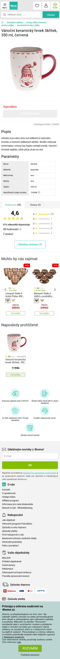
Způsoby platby (9, 531)
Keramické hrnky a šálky (28, 25)
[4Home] (3, 22)
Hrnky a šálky (7, 25)
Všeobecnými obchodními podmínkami (39, 473)
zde (19, 642)
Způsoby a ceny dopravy (14, 527)
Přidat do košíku (30, 113)
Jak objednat (8, 520)
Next (55, 290)
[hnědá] (8, 300)
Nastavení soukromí (14, 637)
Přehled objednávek (11, 561)
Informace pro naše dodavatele (17, 504)
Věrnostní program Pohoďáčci (17, 524)
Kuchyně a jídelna (15, 22)
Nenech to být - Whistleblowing (17, 508)
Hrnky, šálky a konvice (36, 22)
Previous (5, 290)
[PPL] (41, 591)
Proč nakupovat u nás (13, 535)
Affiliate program (10, 500)
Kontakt (6, 490)
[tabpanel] (30, 67)
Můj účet (6, 558)
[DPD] (30, 591)
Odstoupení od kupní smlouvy (16, 572)
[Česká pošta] (21, 591)
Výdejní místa (8, 497)
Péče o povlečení (10, 545)
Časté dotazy (8, 565)
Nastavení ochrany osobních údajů (19, 538)
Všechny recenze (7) (30, 244)
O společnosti (9, 493)
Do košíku (15, 313)
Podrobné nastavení (30, 654)
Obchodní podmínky (12, 542)
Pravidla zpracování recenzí (15, 576)
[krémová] (13, 300)
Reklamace (7, 569)
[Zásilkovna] (9, 591)
